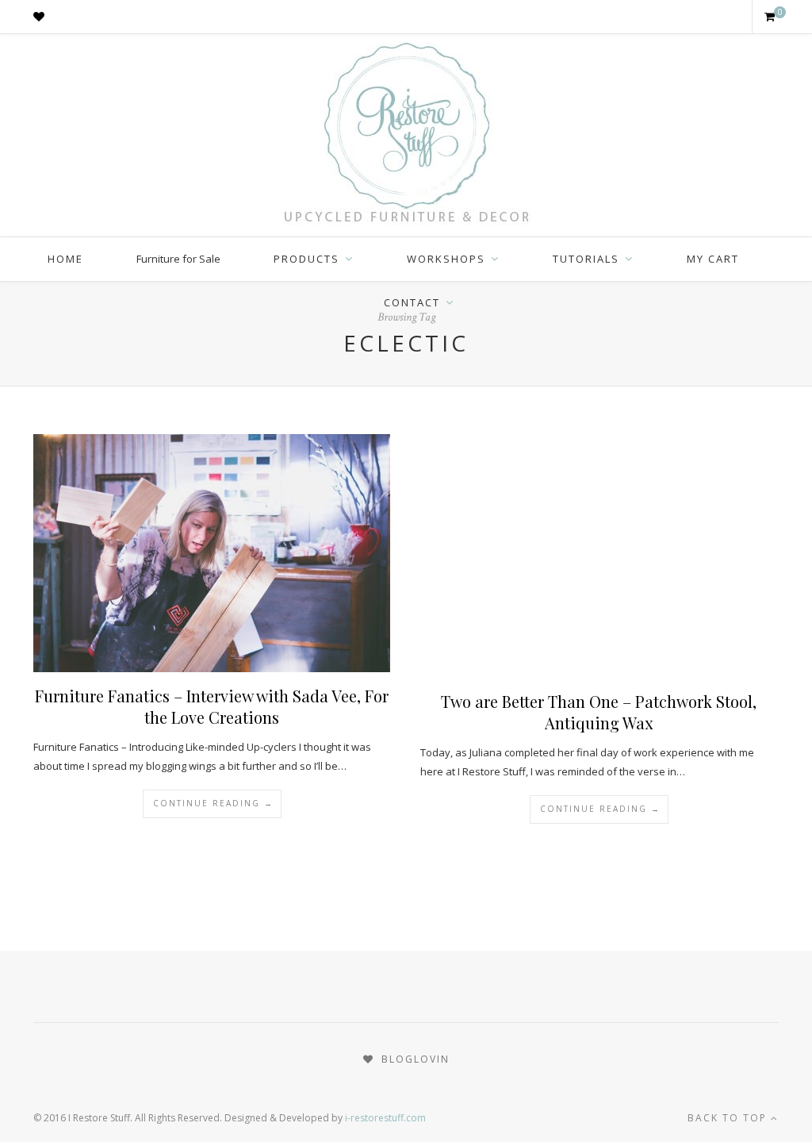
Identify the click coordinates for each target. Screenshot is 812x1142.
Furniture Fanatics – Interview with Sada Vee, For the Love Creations (212, 706)
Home (65, 259)
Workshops (446, 259)
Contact (412, 302)
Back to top (729, 1118)
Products (306, 259)
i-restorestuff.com (385, 1118)
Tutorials (586, 259)
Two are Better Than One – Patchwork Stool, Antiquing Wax (598, 711)
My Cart (713, 259)
